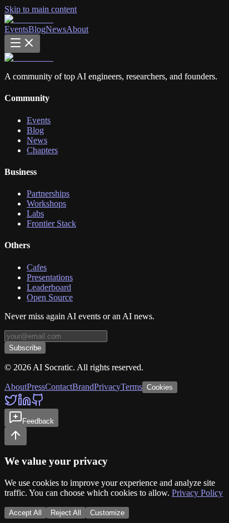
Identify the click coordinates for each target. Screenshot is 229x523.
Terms (131, 386)
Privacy (107, 386)
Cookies (160, 387)
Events (16, 29)
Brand (83, 386)
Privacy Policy (197, 492)
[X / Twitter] (11, 403)
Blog (37, 29)
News (56, 29)
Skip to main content (40, 9)
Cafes (37, 267)
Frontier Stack (51, 223)
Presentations (50, 277)
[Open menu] (22, 43)
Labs (35, 213)
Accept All (25, 513)
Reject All (66, 513)
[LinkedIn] (24, 403)
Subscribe (25, 348)
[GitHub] (37, 403)
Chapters (42, 150)
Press (36, 386)
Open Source (50, 297)
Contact (58, 386)
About (77, 29)
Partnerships (48, 193)
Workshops (46, 203)
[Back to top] (15, 436)
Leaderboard (49, 287)
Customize (107, 513)
